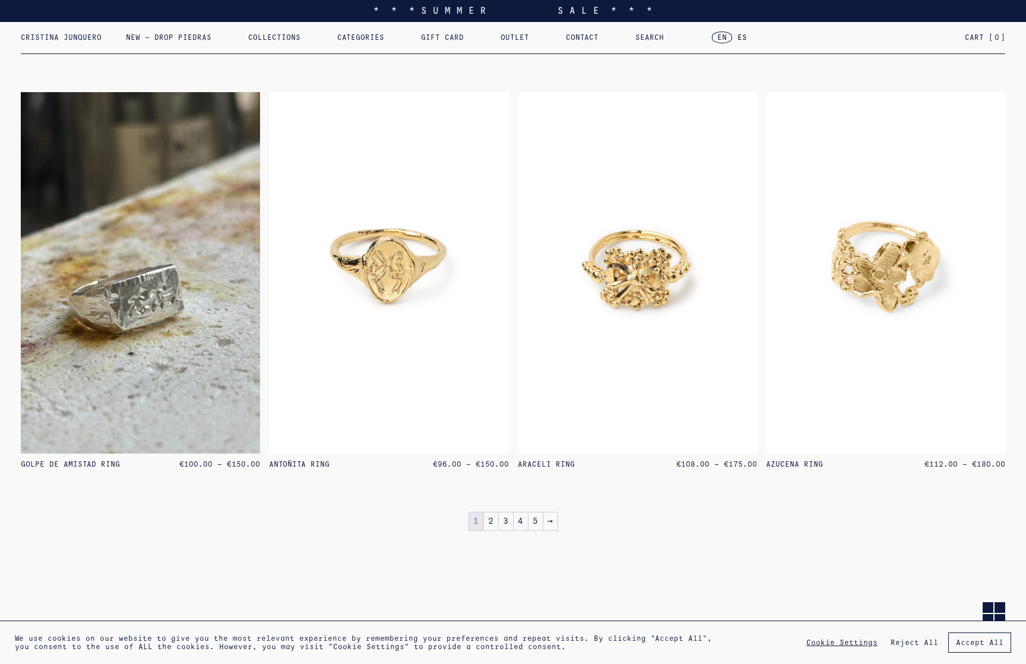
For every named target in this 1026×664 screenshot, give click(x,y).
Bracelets (662, 42)
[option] (742, 38)
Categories (360, 37)
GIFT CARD (442, 37)
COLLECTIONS (274, 37)
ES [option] (742, 37)
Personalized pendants (439, 42)
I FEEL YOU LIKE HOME (295, 42)
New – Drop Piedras (168, 37)
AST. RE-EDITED (568, 42)
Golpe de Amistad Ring (70, 464)
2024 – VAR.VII (680, 42)
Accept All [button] (979, 642)
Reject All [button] (914, 642)
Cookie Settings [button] (842, 642)
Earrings (356, 42)
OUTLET (515, 37)
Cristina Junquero (61, 37)
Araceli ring (546, 464)
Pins (501, 42)
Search (649, 37)
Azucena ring (794, 464)
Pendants (576, 42)
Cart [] (985, 37)
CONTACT (582, 37)
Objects (836, 42)
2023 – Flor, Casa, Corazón (820, 42)
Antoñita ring (299, 464)
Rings (433, 42)
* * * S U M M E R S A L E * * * (513, 10)
